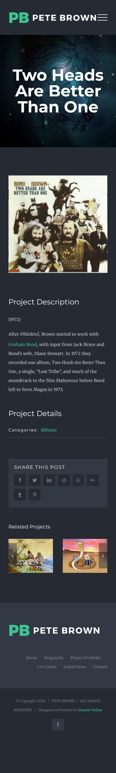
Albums (49, 430)
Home (31, 657)
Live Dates (47, 666)
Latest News (75, 666)
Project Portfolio (85, 657)
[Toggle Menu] (102, 17)
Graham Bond (22, 344)
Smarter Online (89, 710)
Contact (100, 666)
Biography (54, 657)
